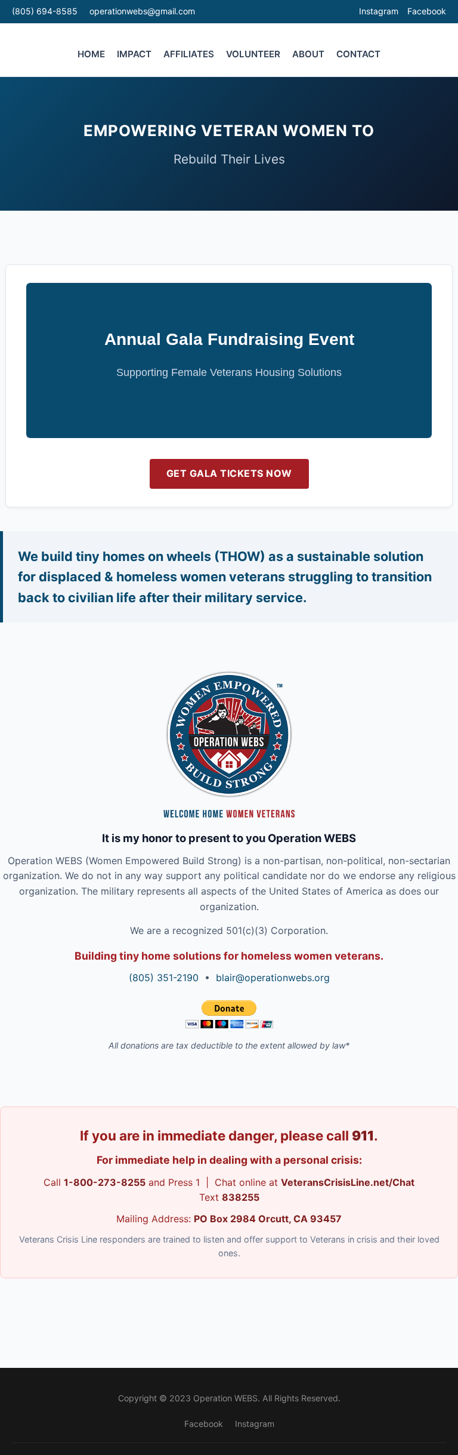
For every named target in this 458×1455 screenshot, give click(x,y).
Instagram (378, 11)
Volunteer (253, 54)
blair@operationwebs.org (273, 978)
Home (91, 54)
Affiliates (188, 54)
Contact (358, 54)
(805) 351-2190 (164, 978)
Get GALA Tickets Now (229, 473)
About (308, 54)
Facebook (426, 11)
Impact (134, 54)
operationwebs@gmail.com (142, 11)
